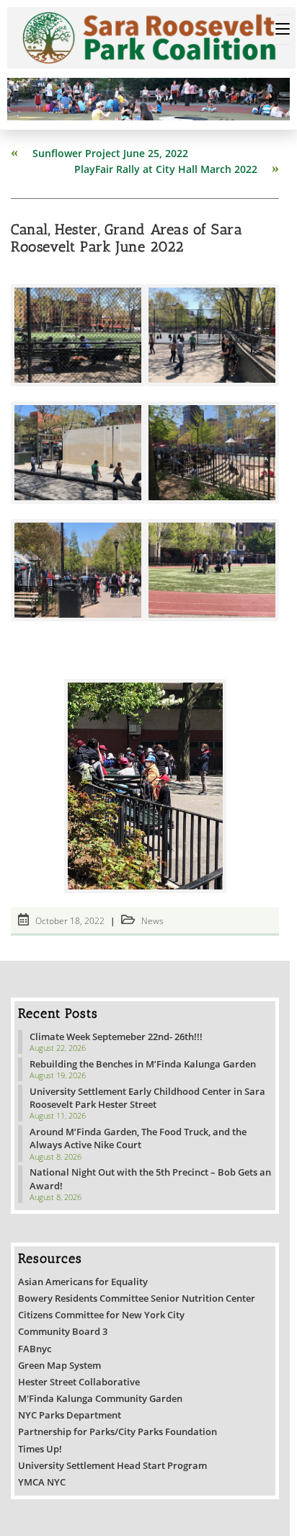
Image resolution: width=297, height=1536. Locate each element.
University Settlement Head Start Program (112, 1465)
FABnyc (34, 1348)
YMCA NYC (42, 1481)
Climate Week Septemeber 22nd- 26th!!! (116, 1036)
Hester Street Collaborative (79, 1381)
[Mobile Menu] (282, 29)
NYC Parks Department (69, 1414)
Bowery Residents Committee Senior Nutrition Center (136, 1298)
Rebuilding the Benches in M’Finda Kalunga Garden (143, 1063)
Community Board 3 (62, 1331)
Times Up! (40, 1448)
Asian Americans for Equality (83, 1281)
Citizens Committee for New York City (101, 1314)
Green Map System (59, 1365)
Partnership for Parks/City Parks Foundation (117, 1431)
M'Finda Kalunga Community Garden (100, 1398)
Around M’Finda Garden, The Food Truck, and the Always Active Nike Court (138, 1138)
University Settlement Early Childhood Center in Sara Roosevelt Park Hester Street (147, 1098)
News (152, 921)
